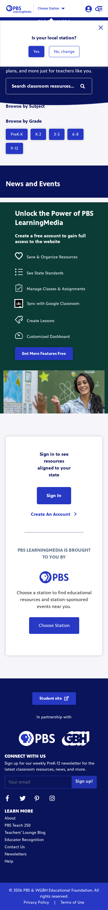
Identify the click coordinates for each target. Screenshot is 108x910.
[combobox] (49, 86)
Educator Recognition (24, 839)
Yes (36, 51)
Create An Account (51, 514)
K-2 (38, 134)
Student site (50, 698)
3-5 (57, 134)
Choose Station (48, 8)
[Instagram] (52, 799)
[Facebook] (7, 799)
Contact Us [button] (15, 846)
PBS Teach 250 (18, 825)
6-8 (75, 134)
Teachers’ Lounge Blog (25, 832)
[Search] (82, 86)
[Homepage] (19, 8)
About (10, 818)
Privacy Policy (37, 902)
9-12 (14, 148)
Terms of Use (71, 902)
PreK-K (17, 134)
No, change (64, 51)
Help (9, 861)
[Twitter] (22, 799)
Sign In (54, 495)
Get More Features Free (44, 353)
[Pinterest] (37, 799)
